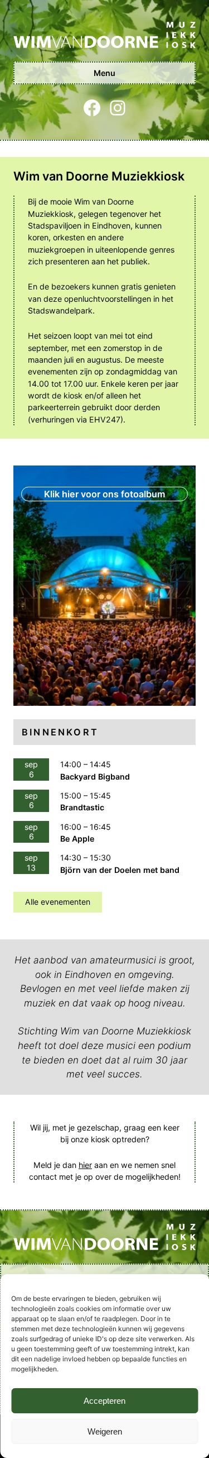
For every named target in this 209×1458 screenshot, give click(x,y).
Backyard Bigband (95, 776)
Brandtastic (82, 807)
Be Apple (77, 838)
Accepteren (104, 1400)
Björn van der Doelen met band (119, 870)
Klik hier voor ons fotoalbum (104, 494)
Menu (104, 73)
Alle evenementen (57, 901)
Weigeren (105, 1431)
